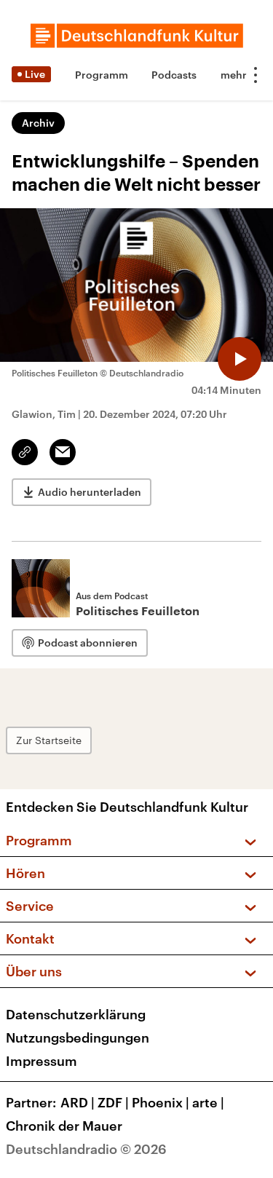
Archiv (38, 122)
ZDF (113, 1102)
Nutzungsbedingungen (77, 1037)
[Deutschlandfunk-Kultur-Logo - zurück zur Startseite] (137, 35)
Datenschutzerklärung (76, 1014)
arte (208, 1102)
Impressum (41, 1061)
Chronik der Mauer (64, 1126)
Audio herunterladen (89, 492)
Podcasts (174, 74)
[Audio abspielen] (239, 359)
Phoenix (160, 1102)
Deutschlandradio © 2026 (86, 1149)
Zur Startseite (49, 740)
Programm (101, 74)
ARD (77, 1102)
